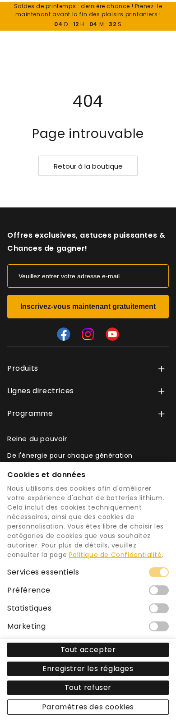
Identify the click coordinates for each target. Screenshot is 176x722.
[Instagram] (88, 334)
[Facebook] (63, 334)
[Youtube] (112, 334)
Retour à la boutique (88, 166)
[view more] (161, 369)
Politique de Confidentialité (115, 554)
